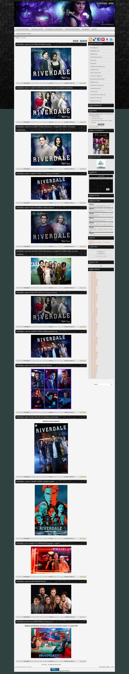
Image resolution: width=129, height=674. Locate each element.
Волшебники (94, 88)
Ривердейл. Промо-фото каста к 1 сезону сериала (34, 365)
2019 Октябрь (94, 339)
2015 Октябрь (94, 281)
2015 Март (93, 272)
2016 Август (94, 293)
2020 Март (93, 345)
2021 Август (94, 364)
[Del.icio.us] (94, 39)
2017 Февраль (94, 300)
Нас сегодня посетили (101, 256)
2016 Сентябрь (94, 294)
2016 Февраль (94, 285)
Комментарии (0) (69, 83)
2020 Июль (93, 350)
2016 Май (93, 289)
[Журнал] (101, 153)
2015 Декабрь (94, 283)
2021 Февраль (94, 357)
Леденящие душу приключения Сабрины (101, 120)
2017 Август (94, 307)
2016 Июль (93, 291)
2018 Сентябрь (94, 323)
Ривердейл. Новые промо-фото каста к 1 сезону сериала (37, 292)
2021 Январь (94, 356)
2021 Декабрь (94, 369)
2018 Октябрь (94, 324)
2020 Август (94, 351)
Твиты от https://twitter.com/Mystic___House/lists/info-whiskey (100, 242)
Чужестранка (94, 72)
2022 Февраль (94, 371)
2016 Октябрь (94, 295)
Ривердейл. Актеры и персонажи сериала (31, 581)
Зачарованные (94, 57)
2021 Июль (93, 363)
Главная (17, 37)
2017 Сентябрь (94, 308)
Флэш (91, 63)
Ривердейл (26, 83)
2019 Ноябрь (94, 340)
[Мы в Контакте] (101, 169)
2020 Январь (94, 342)
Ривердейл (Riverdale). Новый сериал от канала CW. (35, 621)
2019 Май (93, 333)
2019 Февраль (94, 329)
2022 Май (93, 375)
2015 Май (93, 275)
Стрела (92, 91)
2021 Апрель (94, 359)
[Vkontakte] (107, 39)
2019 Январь (94, 328)
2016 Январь (94, 284)
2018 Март (93, 316)
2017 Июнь (93, 305)
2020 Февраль (94, 344)
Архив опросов (100, 125)
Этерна (92, 60)
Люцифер (93, 69)
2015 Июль (93, 277)
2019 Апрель (94, 331)
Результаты (92, 125)
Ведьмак (92, 54)
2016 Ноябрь (94, 296)
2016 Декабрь (94, 298)
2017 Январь (94, 299)
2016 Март (93, 287)
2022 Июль (93, 377)
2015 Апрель (94, 273)
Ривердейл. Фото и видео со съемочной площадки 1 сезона (38, 543)
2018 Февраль (94, 314)
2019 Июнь (93, 334)
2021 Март (93, 358)
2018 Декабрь (94, 327)
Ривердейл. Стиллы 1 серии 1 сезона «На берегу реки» (35, 481)
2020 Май (93, 347)
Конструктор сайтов (104, 666)
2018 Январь (94, 313)
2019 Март (93, 330)
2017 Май (93, 304)
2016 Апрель (94, 288)
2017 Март (93, 301)
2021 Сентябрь (94, 365)
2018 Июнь (93, 319)
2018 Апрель (94, 317)
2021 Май (93, 360)
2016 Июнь (93, 290)
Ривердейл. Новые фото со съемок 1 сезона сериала (35, 207)
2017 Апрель (94, 302)
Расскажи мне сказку (96, 94)
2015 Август (94, 278)
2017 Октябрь (94, 310)
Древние (92, 82)
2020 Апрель (94, 346)
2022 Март (93, 373)
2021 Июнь (93, 362)
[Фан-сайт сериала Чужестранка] (101, 266)
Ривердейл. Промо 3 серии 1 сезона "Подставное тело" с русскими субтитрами (45, 88)
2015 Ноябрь (94, 282)
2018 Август (94, 322)
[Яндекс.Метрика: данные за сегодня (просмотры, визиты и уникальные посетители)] (65, 671)
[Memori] (103, 39)
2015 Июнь (93, 276)
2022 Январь (94, 370)
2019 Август (94, 336)
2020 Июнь (93, 348)
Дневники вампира (96, 79)
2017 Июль (93, 306)
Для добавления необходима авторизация (101, 234)
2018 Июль (93, 321)
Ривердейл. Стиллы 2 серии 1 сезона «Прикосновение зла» (37, 331)
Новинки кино (94, 101)
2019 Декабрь (94, 341)
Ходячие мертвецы (96, 66)
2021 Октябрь (94, 367)
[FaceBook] (98, 39)
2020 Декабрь (94, 354)
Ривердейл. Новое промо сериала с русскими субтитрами (37, 417)
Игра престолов (95, 85)
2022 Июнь (93, 376)
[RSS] (90, 39)
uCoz (112, 666)
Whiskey (51, 83)
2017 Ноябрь (94, 311)
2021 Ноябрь (94, 368)
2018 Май (93, 318)
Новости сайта (95, 97)
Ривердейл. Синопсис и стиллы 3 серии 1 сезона (34, 44)
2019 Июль (93, 335)
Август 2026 (101, 176)
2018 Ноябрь (94, 325)
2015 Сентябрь (94, 279)
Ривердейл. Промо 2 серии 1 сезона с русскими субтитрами (38, 173)
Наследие (93, 47)
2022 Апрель (94, 374)
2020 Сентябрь (94, 352)
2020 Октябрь (94, 353)
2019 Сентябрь (94, 337)
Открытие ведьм (95, 76)
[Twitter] (111, 39)
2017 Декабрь (94, 312)
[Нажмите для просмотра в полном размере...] (51, 79)
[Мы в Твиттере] (101, 165)
